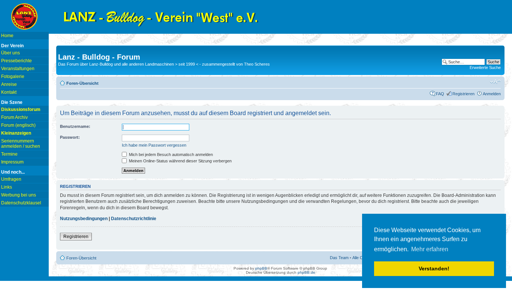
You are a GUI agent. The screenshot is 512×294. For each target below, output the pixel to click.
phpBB (261, 268)
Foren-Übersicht (82, 83)
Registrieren (463, 94)
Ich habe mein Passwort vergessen (154, 145)
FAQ (440, 94)
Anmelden (492, 94)
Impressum (12, 162)
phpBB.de (306, 272)
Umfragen (11, 179)
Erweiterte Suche (485, 67)
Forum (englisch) (18, 125)
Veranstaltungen (17, 68)
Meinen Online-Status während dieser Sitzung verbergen (180, 161)
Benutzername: (75, 126)
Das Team (339, 257)
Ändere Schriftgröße (495, 81)
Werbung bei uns (18, 195)
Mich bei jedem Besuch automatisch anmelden (170, 154)
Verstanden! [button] (434, 269)
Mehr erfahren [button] (429, 249)
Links (6, 187)
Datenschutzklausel (21, 203)
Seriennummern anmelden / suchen (20, 143)
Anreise (9, 84)
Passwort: (70, 137)
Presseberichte (16, 60)
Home (7, 35)
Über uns (10, 53)
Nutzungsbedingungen (84, 218)
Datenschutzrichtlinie (133, 218)
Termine (9, 154)
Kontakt (8, 92)
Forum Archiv (14, 117)
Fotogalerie (12, 76)
